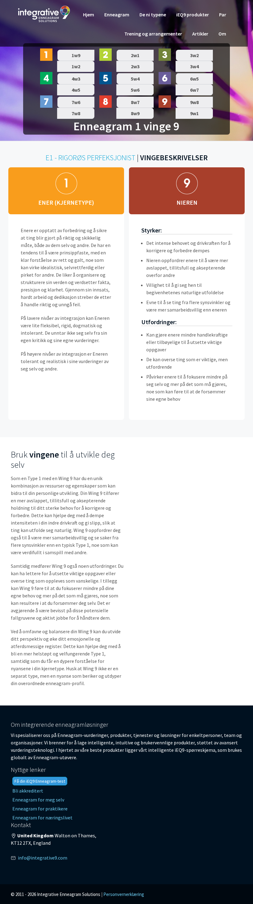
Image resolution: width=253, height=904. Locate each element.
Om (222, 34)
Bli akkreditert (27, 791)
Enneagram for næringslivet (42, 817)
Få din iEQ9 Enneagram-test (40, 781)
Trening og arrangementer (153, 34)
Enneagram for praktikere (40, 809)
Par (222, 14)
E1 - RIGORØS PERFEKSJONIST (90, 157)
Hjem (88, 14)
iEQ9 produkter (192, 14)
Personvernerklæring (123, 894)
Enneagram (116, 14)
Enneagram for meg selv (38, 800)
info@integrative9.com (42, 858)
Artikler (200, 34)
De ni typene (152, 14)
